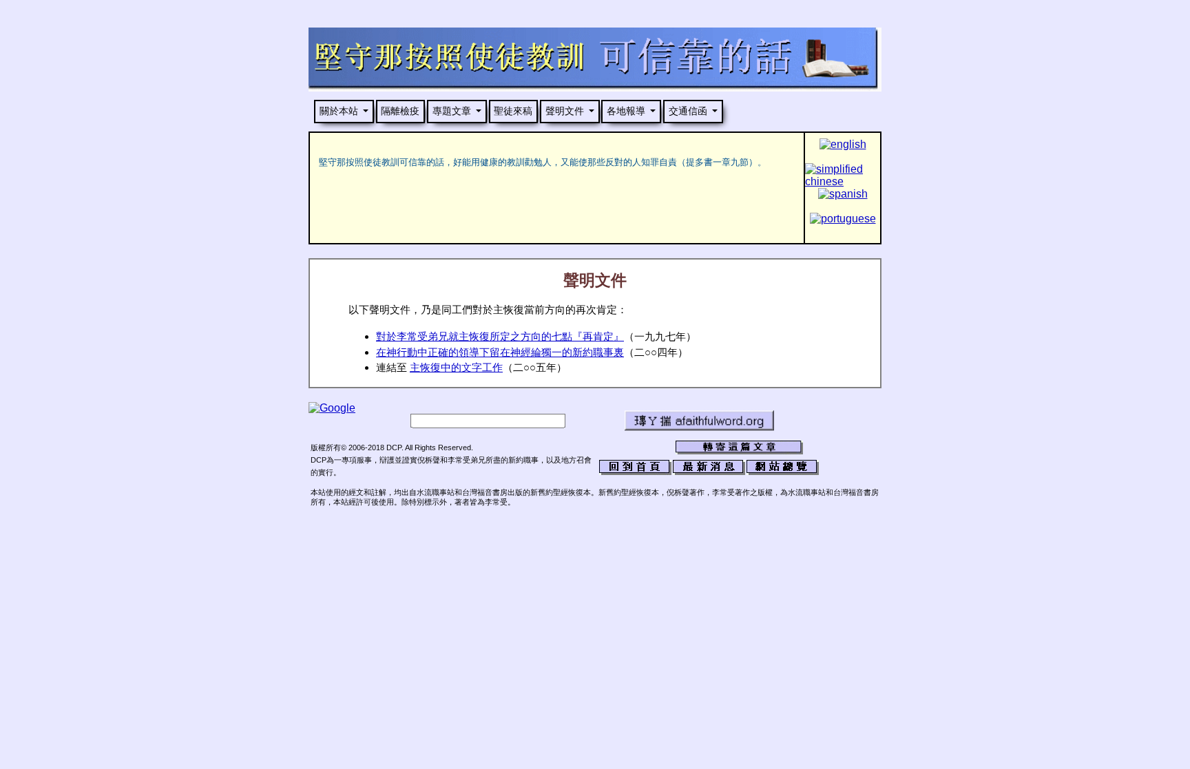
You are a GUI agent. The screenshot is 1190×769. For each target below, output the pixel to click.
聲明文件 (564, 110)
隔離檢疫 (400, 110)
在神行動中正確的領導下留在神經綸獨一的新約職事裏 (500, 352)
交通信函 (688, 110)
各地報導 (626, 110)
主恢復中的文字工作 (456, 367)
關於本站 (339, 110)
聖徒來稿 (513, 110)
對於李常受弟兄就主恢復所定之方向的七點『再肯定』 (500, 336)
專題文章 (451, 110)
